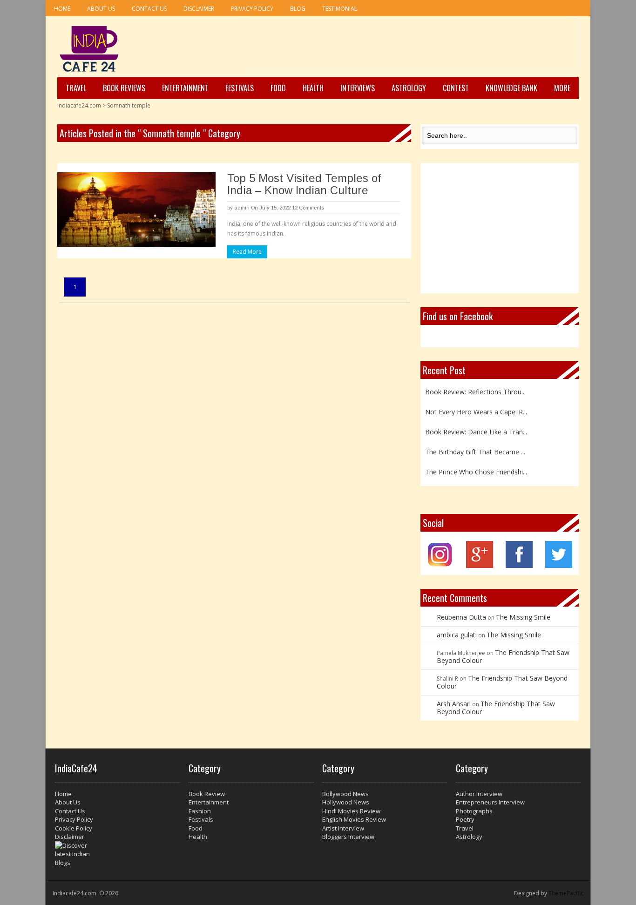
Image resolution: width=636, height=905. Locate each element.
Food (278, 88)
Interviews (357, 88)
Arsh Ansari (454, 703)
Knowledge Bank (511, 88)
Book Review (207, 794)
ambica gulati (457, 634)
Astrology (409, 88)
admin (242, 207)
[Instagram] (440, 565)
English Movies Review (354, 819)
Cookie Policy (73, 828)
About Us (101, 9)
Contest (456, 88)
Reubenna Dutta (461, 617)
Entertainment (185, 88)
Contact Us (149, 9)
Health (313, 88)
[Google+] (479, 565)
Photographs (474, 811)
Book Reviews (124, 88)
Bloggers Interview (348, 836)
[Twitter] (558, 565)
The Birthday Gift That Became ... (475, 445)
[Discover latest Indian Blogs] (117, 854)
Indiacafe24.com (79, 105)
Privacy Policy (252, 9)
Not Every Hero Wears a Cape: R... (476, 405)
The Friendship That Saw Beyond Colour (503, 656)
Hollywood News (345, 802)
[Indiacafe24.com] (89, 49)
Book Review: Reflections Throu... (475, 385)
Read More (247, 252)
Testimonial (339, 9)
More (562, 88)
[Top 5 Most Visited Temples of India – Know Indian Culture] (136, 209)
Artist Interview (343, 828)
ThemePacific (565, 893)
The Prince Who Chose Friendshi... (476, 465)
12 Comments (308, 207)
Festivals (239, 88)
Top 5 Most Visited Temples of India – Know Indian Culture (304, 184)
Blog (297, 9)
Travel (76, 88)
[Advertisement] (408, 47)
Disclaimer (198, 9)
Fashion (200, 811)
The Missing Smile (523, 617)
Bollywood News (345, 794)
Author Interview (479, 794)
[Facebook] (519, 565)
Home (62, 9)
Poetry (465, 819)
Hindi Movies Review (351, 811)
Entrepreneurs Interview (490, 802)
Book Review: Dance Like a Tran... (476, 425)
